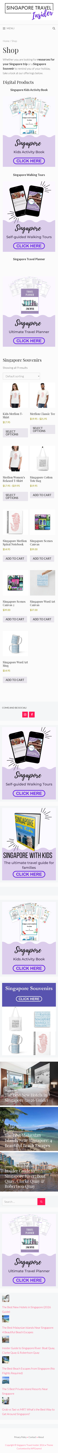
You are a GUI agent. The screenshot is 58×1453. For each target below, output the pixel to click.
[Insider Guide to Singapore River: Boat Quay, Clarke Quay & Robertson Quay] (29, 1189)
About (41, 1437)
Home (6, 40)
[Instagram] (25, 714)
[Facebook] (32, 714)
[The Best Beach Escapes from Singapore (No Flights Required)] (5, 1361)
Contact (32, 1437)
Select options (12, 433)
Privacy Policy (20, 1437)
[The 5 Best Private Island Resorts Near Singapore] (5, 1381)
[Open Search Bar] (54, 28)
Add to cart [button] (42, 495)
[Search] (41, 1201)
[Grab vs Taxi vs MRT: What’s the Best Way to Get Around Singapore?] (5, 1402)
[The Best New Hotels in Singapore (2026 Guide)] (29, 1103)
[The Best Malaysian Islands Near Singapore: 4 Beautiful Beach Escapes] (29, 1148)
